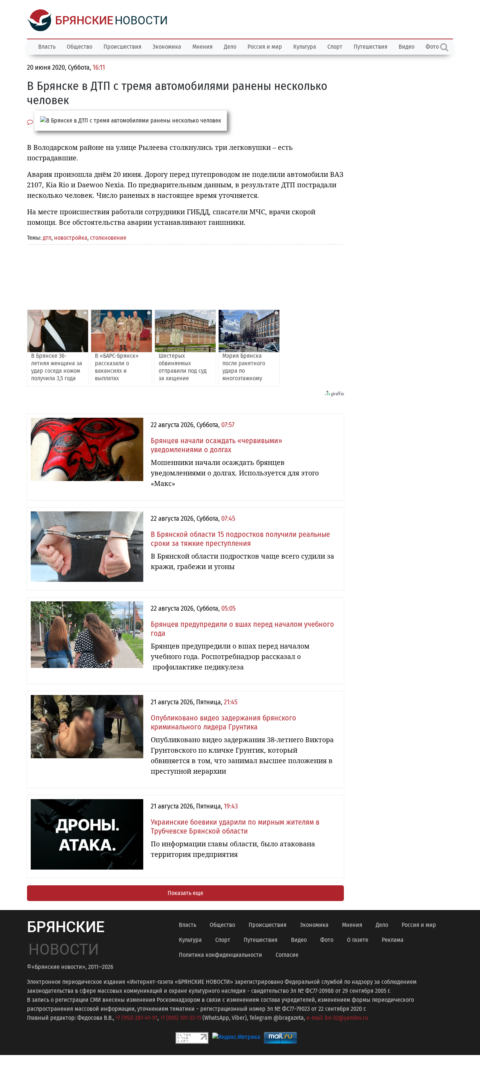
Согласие (287, 954)
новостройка (70, 237)
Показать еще (185, 893)
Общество (79, 46)
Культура (304, 46)
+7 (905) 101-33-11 (180, 1017)
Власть (47, 46)
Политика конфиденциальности (220, 954)
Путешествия (370, 46)
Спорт (334, 46)
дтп (47, 237)
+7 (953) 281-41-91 (137, 1017)
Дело (230, 46)
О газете (357, 939)
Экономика (167, 46)
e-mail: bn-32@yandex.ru (337, 1017)
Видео (406, 46)
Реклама (393, 939)
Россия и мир (265, 46)
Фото (326, 939)
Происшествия (122, 46)
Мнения (202, 46)
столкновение (108, 237)
